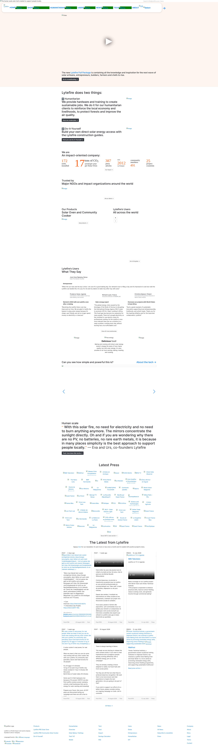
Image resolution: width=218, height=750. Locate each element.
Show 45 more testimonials (109, 331)
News (159, 726)
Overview (72, 729)
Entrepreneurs (132, 733)
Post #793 (66, 698)
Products (36, 726)
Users (130, 726)
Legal (188, 736)
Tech (100, 726)
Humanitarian (73, 726)
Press (152, 698)
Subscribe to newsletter (165, 733)
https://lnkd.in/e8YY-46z (71, 608)
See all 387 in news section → (109, 535)
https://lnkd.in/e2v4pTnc (78, 604)
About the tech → (146, 362)
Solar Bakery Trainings (76, 733)
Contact (189, 743)
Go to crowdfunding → (70, 79)
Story (188, 733)
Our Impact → (109, 169)
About (189, 729)
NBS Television (134, 559)
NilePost (131, 647)
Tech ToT (72, 736)
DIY (129, 740)
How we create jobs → (70, 120)
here (79, 547)
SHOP (30, 8)
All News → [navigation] (109, 706)
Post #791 (131, 698)
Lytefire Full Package (81, 72)
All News (160, 729)
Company (190, 726)
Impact (100, 733)
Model (71, 740)
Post (88, 622)
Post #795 (99, 622)
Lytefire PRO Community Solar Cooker (46, 733)
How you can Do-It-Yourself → (73, 140)
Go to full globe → (135, 261)
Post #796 (66, 622)
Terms (189, 740)
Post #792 (99, 698)
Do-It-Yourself (38, 736)
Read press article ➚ (134, 668)
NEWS (99, 8)
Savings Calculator (104, 736)
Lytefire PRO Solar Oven (41, 729)
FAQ (99, 740)
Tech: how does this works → (72, 453)
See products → (83, 223)
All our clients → (109, 198)
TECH (116, 8)
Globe (130, 729)
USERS (81, 8)
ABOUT (135, 8)
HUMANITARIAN (57, 8)
